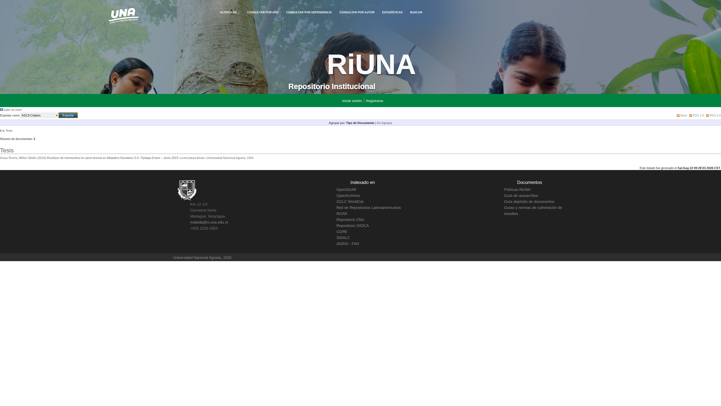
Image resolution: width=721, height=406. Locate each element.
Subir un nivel (12, 109)
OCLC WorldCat (350, 201)
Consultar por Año (263, 12)
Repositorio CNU (350, 219)
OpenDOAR (346, 189)
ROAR (341, 213)
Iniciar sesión (352, 100)
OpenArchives (348, 195)
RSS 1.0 (698, 115)
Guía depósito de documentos (529, 201)
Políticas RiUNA (517, 189)
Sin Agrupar (384, 123)
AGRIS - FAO (347, 243)
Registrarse (374, 100)
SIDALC (343, 237)
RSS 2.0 (715, 115)
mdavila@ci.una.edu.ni (209, 222)
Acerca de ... (230, 12)
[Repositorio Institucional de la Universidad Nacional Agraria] (123, 15)
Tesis (9, 130)
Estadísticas (392, 12)
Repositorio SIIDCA (352, 225)
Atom (683, 115)
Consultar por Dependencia (309, 12)
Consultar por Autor (357, 12)
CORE (341, 231)
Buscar (416, 12)
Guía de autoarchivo (521, 195)
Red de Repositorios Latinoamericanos (368, 207)
